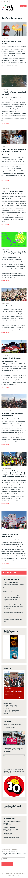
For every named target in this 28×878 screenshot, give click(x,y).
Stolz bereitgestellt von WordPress (11, 873)
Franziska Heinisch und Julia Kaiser (11, 604)
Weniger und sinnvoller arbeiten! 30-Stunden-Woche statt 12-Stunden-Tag (13, 770)
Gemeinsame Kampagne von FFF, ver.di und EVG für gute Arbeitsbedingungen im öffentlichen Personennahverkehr (13, 597)
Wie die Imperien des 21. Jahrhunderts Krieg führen (10, 828)
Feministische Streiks (8, 306)
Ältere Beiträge (10, 572)
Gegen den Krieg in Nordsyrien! (11, 358)
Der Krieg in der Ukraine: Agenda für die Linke (13, 822)
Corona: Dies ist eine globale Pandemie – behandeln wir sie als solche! (13, 150)
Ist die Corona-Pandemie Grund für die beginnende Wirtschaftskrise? (13, 253)
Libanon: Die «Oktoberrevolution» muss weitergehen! (12, 414)
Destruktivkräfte (7, 833)
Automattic (16, 875)
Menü (24, 6)
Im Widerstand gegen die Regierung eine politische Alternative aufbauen (13, 749)
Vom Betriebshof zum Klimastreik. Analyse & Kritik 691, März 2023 (13, 606)
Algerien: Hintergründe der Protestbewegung (9, 535)
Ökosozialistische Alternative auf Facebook (12, 807)
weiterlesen (5, 68)
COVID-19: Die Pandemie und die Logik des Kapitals (13, 93)
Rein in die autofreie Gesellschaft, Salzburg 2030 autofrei (12, 725)
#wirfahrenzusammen (8, 600)
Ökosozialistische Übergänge (11, 837)
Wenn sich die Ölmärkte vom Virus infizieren (12, 42)
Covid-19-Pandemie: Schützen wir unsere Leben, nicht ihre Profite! (12, 192)
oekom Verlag (7, 710)
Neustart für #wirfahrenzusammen (11, 617)
